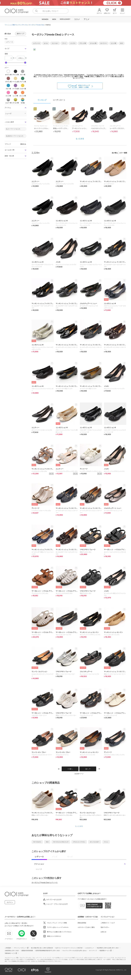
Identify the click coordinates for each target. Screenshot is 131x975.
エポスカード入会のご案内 (86, 927)
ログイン (10, 902)
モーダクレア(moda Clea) (36, 24)
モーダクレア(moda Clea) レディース (45, 882)
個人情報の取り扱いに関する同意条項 (42, 948)
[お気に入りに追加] (52, 789)
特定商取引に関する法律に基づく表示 (108, 948)
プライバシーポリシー (20, 948)
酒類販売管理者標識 (27, 950)
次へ (87, 769)
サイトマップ (93, 950)
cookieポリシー (89, 948)
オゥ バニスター (94, 842)
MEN (54, 19)
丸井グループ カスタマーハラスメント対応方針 (69, 948)
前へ (71, 769)
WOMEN (45, 19)
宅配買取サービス (104, 950)
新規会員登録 (82, 923)
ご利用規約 (8, 948)
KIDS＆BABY (65, 19)
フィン (106, 842)
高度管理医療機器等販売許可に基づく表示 (47, 950)
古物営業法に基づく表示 (12, 950)
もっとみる (80, 139)
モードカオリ (37, 842)
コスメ (77, 19)
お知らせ (103, 932)
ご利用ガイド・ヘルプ (108, 923)
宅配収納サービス (10, 953)
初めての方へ (105, 927)
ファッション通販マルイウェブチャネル (16, 24)
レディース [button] (9, 41)
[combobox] (50, 10)
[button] (15, 49)
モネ (47, 842)
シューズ (39, 869)
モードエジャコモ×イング (60, 842)
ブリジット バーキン (79, 842)
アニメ (86, 19)
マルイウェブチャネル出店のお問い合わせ (74, 950)
